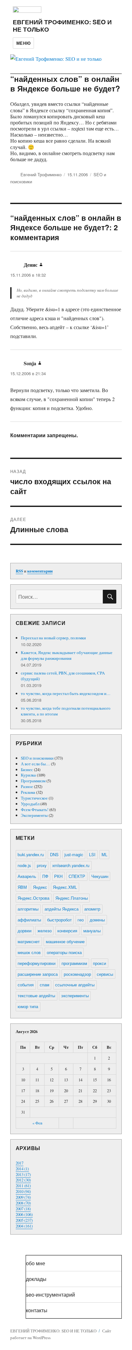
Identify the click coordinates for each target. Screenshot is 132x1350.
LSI (92, 854)
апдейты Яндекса (61, 909)
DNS (54, 854)
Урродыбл (30, 804)
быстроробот (59, 920)
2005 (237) (24, 1220)
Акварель (27, 876)
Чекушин (99, 876)
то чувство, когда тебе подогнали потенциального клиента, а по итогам (66, 711)
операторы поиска (64, 952)
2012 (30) (23, 1180)
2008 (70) (23, 1203)
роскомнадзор (77, 974)
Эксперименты (34, 815)
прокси (99, 963)
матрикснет (29, 941)
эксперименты (75, 995)
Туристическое (34, 798)
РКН (58, 876)
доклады (36, 1279)
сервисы (105, 974)
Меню (23, 43)
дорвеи (24, 931)
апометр (92, 909)
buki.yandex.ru (31, 854)
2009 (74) (23, 1197)
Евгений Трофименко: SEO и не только (62, 25)
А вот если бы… (35, 764)
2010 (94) (23, 1191)
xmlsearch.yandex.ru (70, 865)
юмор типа (28, 1006)
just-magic (73, 854)
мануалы (92, 931)
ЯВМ (22, 887)
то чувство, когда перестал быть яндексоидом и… (66, 693)
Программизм (33, 781)
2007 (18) (23, 1209)
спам (44, 985)
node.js (24, 865)
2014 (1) (22, 1169)
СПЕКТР (77, 876)
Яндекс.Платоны (71, 898)
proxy (41, 865)
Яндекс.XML (65, 887)
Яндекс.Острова (33, 898)
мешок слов (29, 952)
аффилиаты (29, 920)
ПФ (45, 876)
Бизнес (27, 769)
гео (81, 920)
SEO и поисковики (37, 758)
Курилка (28, 775)
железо (44, 931)
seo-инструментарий (50, 1294)
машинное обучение (65, 941)
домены (97, 920)
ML (104, 854)
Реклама (28, 792)
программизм (74, 963)
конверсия (67, 931)
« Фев (37, 1123)
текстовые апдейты (36, 995)
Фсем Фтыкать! (34, 809)
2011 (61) (23, 1185)
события (26, 985)
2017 (19, 1163)
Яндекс (40, 887)
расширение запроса (38, 974)
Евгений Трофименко (41, 174)
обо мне (35, 1263)
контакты (36, 1310)
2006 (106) (24, 1214)
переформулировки (36, 963)
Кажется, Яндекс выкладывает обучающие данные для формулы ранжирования (66, 655)
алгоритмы (28, 909)
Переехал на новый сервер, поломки (53, 638)
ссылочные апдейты (75, 985)
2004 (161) (24, 1226)
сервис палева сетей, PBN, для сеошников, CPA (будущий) (63, 676)
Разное (27, 786)
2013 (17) (23, 1174)
